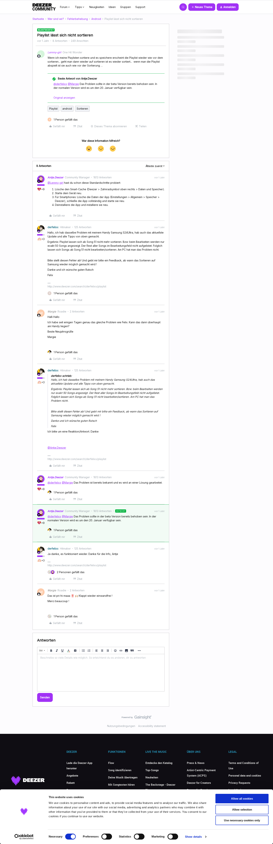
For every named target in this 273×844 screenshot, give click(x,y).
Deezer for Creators (199, 783)
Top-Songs (152, 770)
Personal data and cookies (244, 775)
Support (140, 7)
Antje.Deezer (55, 177)
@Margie (73, 83)
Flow (111, 763)
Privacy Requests (239, 783)
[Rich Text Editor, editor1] (100, 672)
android (67, 108)
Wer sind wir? (56, 18)
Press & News (195, 763)
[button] (201, 7)
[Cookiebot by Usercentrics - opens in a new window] (24, 837)
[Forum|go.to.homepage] (44, 7)
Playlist (53, 108)
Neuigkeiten (96, 7)
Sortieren (82, 108)
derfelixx (53, 227)
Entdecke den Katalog (158, 763)
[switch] (106, 837)
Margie (52, 311)
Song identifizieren (119, 770)
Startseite (38, 18)
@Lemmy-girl (55, 182)
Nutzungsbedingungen (121, 726)
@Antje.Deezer (57, 447)
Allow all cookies (242, 798)
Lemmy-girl (54, 52)
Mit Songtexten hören (121, 784)
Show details (193, 836)
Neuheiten (151, 777)
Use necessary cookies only (242, 820)
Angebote (72, 775)
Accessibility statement (152, 726)
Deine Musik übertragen (122, 777)
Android (96, 18)
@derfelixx (60, 83)
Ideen (112, 7)
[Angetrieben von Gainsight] (137, 718)
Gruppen (125, 7)
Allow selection (242, 809)
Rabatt (70, 783)
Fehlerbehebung (77, 18)
